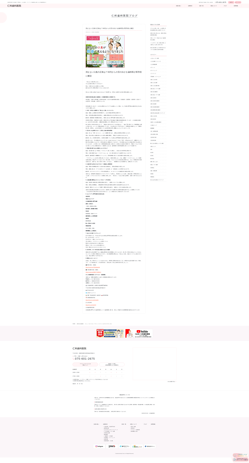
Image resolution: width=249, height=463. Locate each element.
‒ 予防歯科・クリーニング (109, 437)
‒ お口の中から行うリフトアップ (110, 429)
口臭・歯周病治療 (154, 131)
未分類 (151, 152)
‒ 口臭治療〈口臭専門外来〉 (109, 426)
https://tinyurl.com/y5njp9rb (92, 300)
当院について (213, 5)
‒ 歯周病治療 (106, 428)
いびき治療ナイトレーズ (155, 61)
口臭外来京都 (153, 140)
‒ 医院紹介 (132, 428)
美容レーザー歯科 (154, 164)
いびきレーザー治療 (154, 58)
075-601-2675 (85, 358)
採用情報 (236, 5)
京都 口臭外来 (153, 97)
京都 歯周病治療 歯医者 (155, 109)
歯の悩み (152, 158)
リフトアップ (153, 73)
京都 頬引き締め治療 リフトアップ (157, 113)
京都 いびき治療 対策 (154, 85)
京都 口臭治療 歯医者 (154, 106)
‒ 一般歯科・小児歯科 (108, 436)
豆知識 (151, 173)
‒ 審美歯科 (105, 434)
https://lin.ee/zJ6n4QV (91, 305)
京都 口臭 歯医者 (154, 91)
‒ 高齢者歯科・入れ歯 (108, 440)
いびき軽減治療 (153, 64)
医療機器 (152, 128)
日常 (151, 149)
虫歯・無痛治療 (153, 170)
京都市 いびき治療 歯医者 (155, 122)
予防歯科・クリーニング (155, 76)
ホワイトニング (153, 70)
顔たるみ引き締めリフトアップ (156, 179)
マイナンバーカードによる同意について (85, 364)
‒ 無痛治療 (105, 439)
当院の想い (178, 5)
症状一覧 (201, 5)
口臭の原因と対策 (154, 134)
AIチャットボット (238, 2)
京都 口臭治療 (153, 103)
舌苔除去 (152, 167)
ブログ (225, 5)
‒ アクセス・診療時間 (135, 429)
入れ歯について (153, 125)
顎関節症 (152, 176)
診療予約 (231, 2)
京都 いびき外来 (153, 79)
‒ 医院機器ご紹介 (134, 431)
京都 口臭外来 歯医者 (154, 100)
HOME (74, 323)
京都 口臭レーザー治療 (155, 94)
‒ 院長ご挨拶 (133, 426)
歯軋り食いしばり (154, 161)
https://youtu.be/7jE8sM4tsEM (93, 267)
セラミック (152, 67)
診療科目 (190, 5)
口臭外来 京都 (153, 137)
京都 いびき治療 (153, 82)
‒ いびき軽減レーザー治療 (109, 431)
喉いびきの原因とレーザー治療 (156, 143)
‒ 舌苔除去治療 (106, 432)
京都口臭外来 (153, 119)
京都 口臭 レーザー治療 (155, 88)
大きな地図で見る (171, 381)
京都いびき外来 (153, 116)
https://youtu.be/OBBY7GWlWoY (93, 272)
